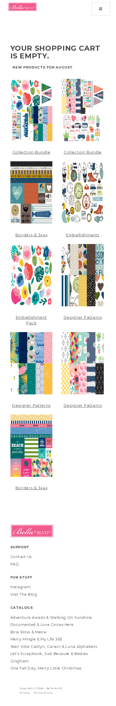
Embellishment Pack (31, 320)
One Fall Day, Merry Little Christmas (45, 668)
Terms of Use (43, 692)
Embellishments (82, 235)
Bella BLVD (54, 688)
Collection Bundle (31, 152)
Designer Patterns (83, 317)
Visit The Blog (23, 594)
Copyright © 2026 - (33, 688)
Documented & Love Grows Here (42, 624)
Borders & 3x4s (31, 235)
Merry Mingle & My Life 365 (36, 639)
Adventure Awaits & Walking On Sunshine (51, 617)
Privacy (25, 692)
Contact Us (21, 556)
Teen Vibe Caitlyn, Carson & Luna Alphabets (53, 646)
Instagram (20, 587)
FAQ (14, 564)
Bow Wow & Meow (28, 632)
